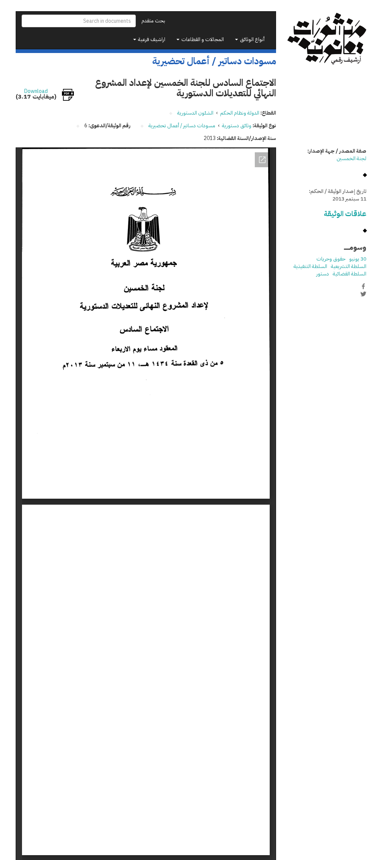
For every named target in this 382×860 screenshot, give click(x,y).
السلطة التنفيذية (310, 266)
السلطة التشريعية (348, 266)
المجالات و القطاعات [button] (202, 39)
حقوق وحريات (330, 259)
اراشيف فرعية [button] (151, 39)
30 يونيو (357, 259)
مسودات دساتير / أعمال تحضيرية (181, 126)
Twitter (363, 294)
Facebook (363, 286)
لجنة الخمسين (351, 158)
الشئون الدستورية (195, 113)
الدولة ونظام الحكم (239, 113)
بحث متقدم (153, 21)
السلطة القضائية (349, 274)
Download (36, 91)
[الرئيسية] (327, 39)
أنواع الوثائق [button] (251, 39)
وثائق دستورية (236, 126)
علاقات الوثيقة (345, 213)
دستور (322, 274)
